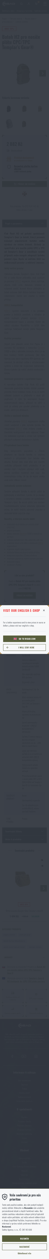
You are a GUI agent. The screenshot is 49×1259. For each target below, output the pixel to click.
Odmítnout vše (24, 1253)
